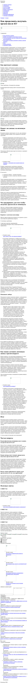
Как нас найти (6, 8)
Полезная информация (8, 14)
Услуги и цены (6, 7)
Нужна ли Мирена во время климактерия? (10, 607)
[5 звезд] (22, 534)
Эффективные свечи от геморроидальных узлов (12, 626)
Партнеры (5, 12)
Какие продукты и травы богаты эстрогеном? (11, 638)
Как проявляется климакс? (9, 386)
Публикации (6, 10)
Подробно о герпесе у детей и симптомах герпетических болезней (12, 662)
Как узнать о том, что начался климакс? (12, 236)
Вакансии (5, 13)
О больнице (6, 5)
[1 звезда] (3, 534)
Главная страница (7, 4)
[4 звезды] (17, 534)
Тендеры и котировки (8, 15)
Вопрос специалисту (8, 9)
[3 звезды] (12, 534)
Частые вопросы (7, 44)
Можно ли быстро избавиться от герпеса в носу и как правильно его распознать (14, 677)
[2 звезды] (7, 534)
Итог (4, 42)
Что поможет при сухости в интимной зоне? (16, 563)
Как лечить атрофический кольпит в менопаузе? (14, 507)
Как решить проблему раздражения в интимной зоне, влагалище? (14, 573)
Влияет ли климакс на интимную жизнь (12, 36)
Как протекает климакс (8, 35)
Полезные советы (7, 45)
